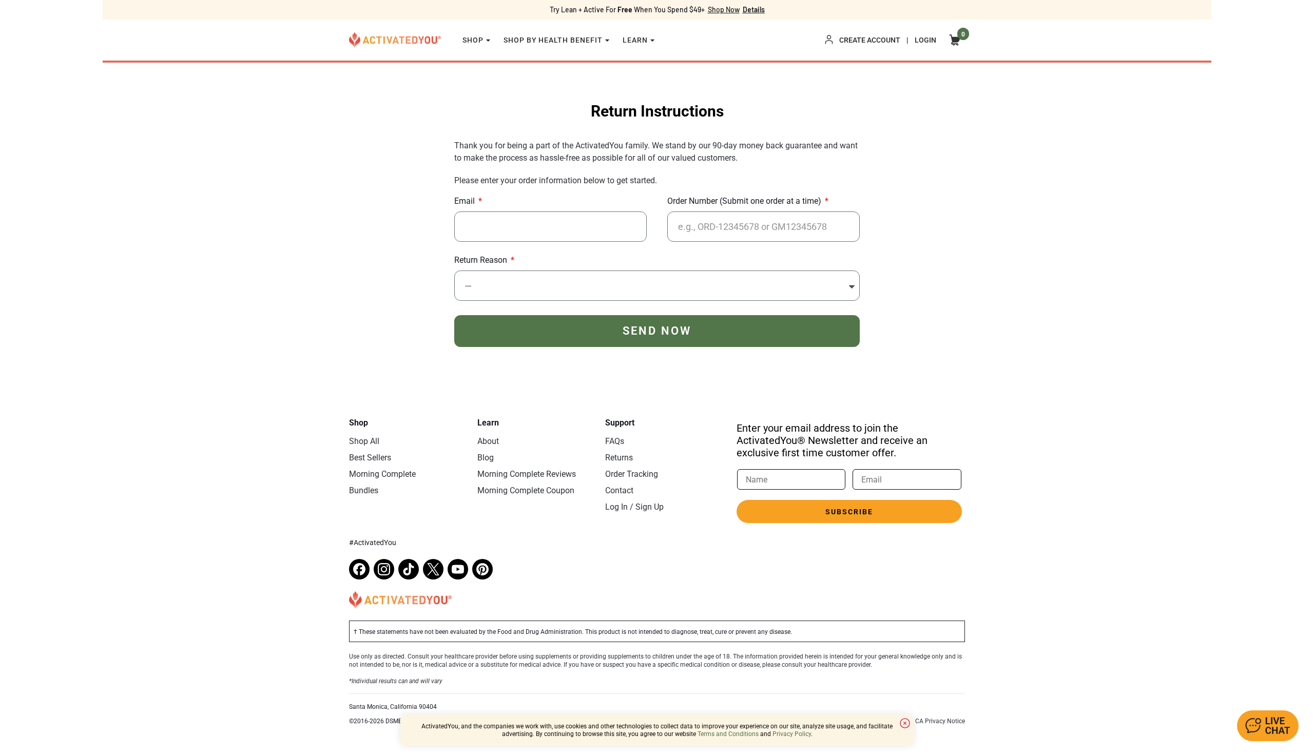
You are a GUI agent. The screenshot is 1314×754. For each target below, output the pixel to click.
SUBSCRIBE (849, 512)
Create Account (869, 40)
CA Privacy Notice (940, 721)
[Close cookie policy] (905, 723)
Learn (635, 40)
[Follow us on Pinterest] (482, 569)
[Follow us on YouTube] (458, 569)
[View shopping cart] (954, 40)
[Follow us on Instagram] (384, 569)
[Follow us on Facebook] (359, 569)
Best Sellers (370, 457)
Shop (473, 40)
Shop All (364, 441)
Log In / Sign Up (634, 507)
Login (925, 40)
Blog (485, 457)
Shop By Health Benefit (553, 40)
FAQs (614, 441)
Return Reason (481, 260)
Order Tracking (631, 474)
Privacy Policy (791, 734)
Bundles (363, 490)
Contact (619, 490)
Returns (619, 457)
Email (465, 201)
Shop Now (724, 9)
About (488, 441)
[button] (1268, 725)
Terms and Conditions (728, 734)
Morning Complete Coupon (525, 490)
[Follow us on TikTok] (408, 569)
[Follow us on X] (433, 569)
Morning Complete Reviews (526, 474)
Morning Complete (382, 474)
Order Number (744, 201)
